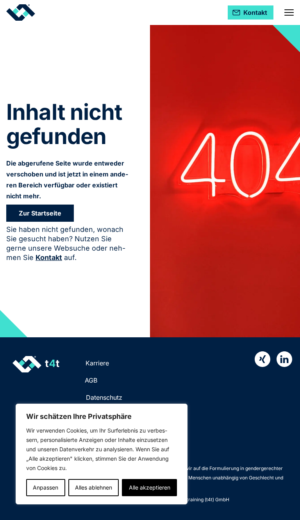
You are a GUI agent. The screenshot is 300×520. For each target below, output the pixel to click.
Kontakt (49, 257)
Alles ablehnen (93, 487)
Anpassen (45, 487)
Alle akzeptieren (149, 487)
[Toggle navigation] (289, 12)
